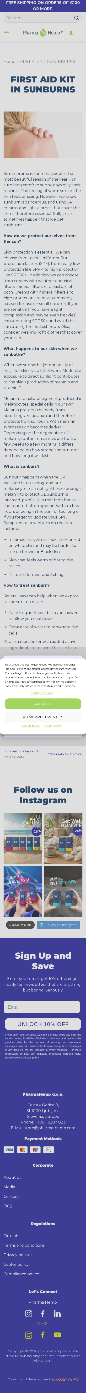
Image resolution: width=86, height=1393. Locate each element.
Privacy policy (52, 726)
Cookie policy (31, 726)
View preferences (43, 717)
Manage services (42, 693)
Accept (43, 704)
